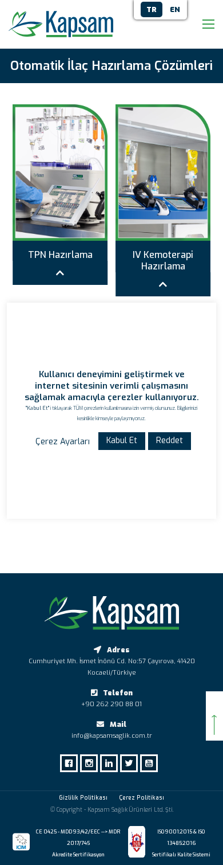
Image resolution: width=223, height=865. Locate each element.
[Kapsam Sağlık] (61, 24)
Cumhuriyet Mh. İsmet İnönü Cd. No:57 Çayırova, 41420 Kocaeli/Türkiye (112, 667)
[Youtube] (152, 763)
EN (175, 9)
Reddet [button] (169, 440)
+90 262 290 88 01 (111, 704)
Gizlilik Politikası (83, 797)
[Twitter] (132, 763)
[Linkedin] (112, 763)
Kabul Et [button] (121, 440)
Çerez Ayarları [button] (62, 441)
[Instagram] (92, 763)
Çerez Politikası (141, 797)
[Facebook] (72, 763)
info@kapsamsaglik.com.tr (111, 735)
